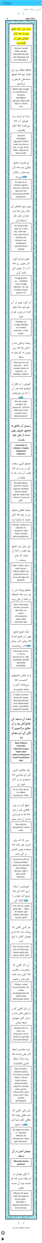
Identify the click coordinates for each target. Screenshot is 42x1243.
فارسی (38, 9)
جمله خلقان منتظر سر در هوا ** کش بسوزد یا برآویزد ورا (21, 515)
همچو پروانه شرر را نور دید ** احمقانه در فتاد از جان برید (21, 594)
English (26, 9)
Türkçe (32, 9)
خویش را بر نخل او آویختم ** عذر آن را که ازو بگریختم (21, 388)
